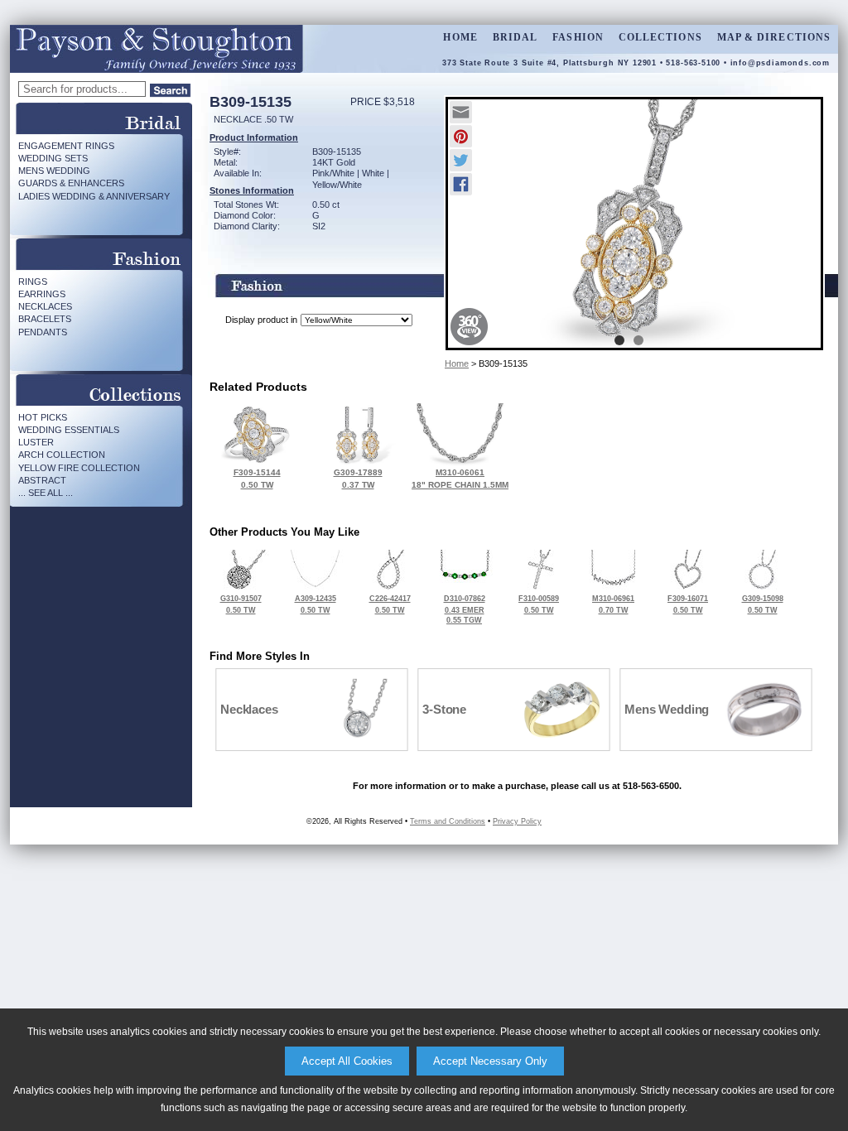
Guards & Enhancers (71, 183)
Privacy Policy (517, 821)
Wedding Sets (53, 158)
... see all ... (45, 493)
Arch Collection (61, 455)
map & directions (774, 37)
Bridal (515, 37)
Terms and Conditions (447, 821)
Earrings (41, 294)
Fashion (578, 37)
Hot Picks (42, 417)
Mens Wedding (54, 171)
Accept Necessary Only (490, 1061)
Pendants (42, 332)
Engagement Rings (66, 146)
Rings (32, 281)
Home (457, 363)
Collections (660, 37)
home (460, 37)
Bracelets (44, 319)
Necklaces (45, 306)
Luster (36, 442)
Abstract (42, 480)
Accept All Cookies (347, 1061)
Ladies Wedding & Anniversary (94, 196)
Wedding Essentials (68, 430)
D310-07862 (464, 609)
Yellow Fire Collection (79, 468)
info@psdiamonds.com (780, 63)
